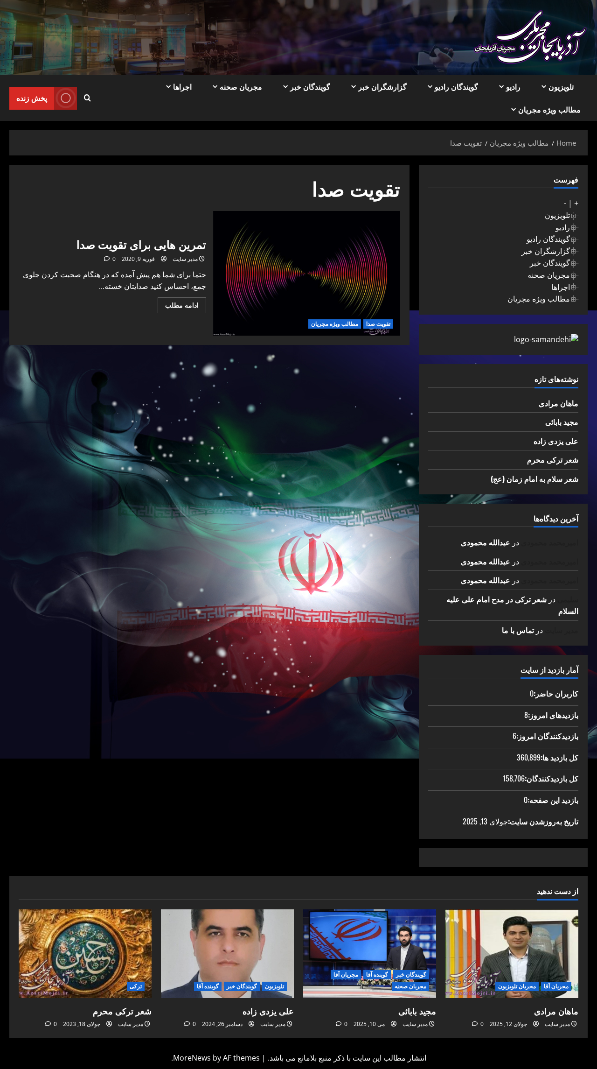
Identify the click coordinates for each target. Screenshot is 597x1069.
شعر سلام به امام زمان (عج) (534, 478)
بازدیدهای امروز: (553, 714)
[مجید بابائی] (369, 953)
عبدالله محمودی (485, 542)
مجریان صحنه (241, 86)
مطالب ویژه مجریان (549, 109)
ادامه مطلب (178, 306)
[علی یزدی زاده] (227, 953)
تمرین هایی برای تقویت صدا (307, 273)
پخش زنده (31, 97)
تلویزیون (561, 86)
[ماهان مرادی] (511, 953)
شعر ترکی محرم (552, 459)
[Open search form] (87, 98)
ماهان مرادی (558, 402)
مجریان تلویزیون (517, 986)
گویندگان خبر (310, 86)
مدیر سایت (185, 259)
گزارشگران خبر (382, 86)
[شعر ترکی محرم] (85, 953)
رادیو (513, 86)
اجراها (182, 86)
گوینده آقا (377, 974)
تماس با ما (518, 629)
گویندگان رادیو (456, 86)
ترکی (136, 986)
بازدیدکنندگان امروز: (547, 735)
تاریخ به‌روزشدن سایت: (543, 821)
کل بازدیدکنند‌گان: (551, 778)
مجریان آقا (556, 986)
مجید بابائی (561, 421)
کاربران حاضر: (556, 693)
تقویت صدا (378, 324)
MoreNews (192, 1058)
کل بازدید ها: (559, 757)
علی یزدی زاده (556, 440)
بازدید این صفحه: (553, 799)
